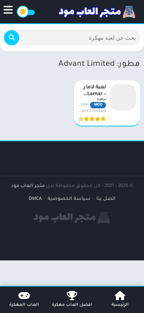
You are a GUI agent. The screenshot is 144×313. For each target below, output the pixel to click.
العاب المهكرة (24, 305)
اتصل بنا (105, 199)
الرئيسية (120, 305)
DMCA (35, 199)
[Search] (11, 37)
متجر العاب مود (28, 186)
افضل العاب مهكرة (72, 305)
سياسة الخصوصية (69, 199)
